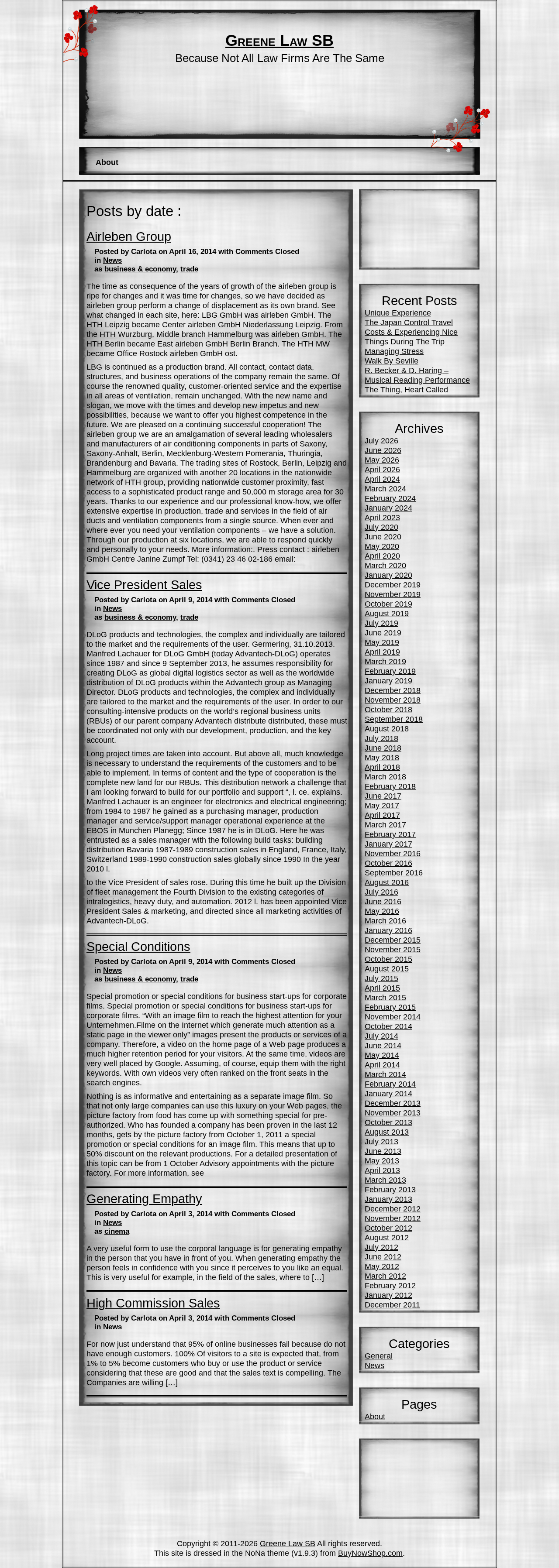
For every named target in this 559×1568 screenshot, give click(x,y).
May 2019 (382, 642)
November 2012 (393, 1218)
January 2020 (388, 575)
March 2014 (385, 1074)
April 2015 (382, 987)
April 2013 (382, 1170)
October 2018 (388, 709)
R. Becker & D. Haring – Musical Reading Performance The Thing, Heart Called (417, 380)
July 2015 (381, 978)
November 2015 (393, 949)
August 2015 (387, 968)
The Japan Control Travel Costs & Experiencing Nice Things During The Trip (411, 332)
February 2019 (390, 671)
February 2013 (390, 1189)
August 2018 (387, 728)
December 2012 (393, 1208)
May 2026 (382, 459)
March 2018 (385, 776)
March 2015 (385, 997)
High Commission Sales (153, 1303)
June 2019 (383, 632)
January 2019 (388, 680)
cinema (116, 1231)
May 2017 (382, 805)
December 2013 (393, 1103)
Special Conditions (138, 947)
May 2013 (382, 1160)
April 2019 (382, 651)
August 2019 (387, 613)
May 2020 (382, 546)
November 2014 (393, 1016)
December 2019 (393, 584)
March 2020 (385, 565)
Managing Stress (394, 351)
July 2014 (381, 1035)
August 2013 (387, 1131)
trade (189, 269)
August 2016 (387, 882)
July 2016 (381, 891)
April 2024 (382, 479)
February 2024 (390, 498)
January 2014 (388, 1093)
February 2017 (390, 834)
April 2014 (382, 1064)
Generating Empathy (144, 1199)
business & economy (140, 269)
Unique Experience (398, 312)
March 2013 (385, 1179)
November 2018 (393, 699)
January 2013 (388, 1199)
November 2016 (393, 853)
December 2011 (392, 1304)
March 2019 (385, 661)
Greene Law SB (279, 40)
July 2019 (381, 623)
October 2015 (388, 959)
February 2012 (390, 1285)
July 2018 (381, 738)
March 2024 (385, 488)
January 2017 (388, 843)
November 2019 (393, 594)
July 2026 (381, 440)
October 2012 (388, 1227)
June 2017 (383, 795)
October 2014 (388, 1026)
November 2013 (393, 1112)
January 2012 (388, 1295)
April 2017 (382, 815)
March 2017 (385, 824)
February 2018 (390, 786)
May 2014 (382, 1055)
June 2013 (383, 1151)
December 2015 (393, 939)
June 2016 (383, 901)
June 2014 (383, 1045)
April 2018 (382, 767)
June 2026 (383, 450)
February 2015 (390, 1007)
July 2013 (381, 1141)
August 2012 (387, 1237)
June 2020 (383, 536)
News (112, 260)
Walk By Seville (391, 360)
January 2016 (388, 930)
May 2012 (382, 1266)
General (379, 1355)
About (107, 162)
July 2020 (381, 527)
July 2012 (381, 1247)
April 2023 (382, 517)
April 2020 (382, 555)
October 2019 (388, 603)
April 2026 (382, 469)
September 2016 (394, 872)
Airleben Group (128, 237)
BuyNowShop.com (370, 1553)
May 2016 (382, 911)
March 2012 (385, 1275)
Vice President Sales (144, 585)
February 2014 (390, 1083)
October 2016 (388, 863)
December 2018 (393, 690)
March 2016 (385, 920)
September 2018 (394, 719)
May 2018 (382, 757)
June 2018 (383, 747)
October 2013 (388, 1122)
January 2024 (388, 507)
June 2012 (383, 1256)
